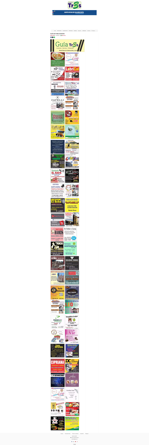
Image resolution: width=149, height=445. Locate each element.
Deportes (79, 30)
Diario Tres (64, 35)
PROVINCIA (71, 30)
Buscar (94, 30)
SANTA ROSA (59, 30)
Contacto (88, 30)
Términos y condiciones (75, 433)
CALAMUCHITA (65, 30)
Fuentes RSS (81, 433)
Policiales (75, 30)
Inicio (55, 30)
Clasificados (84, 30)
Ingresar (87, 433)
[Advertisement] (74, 21)
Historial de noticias (67, 433)
